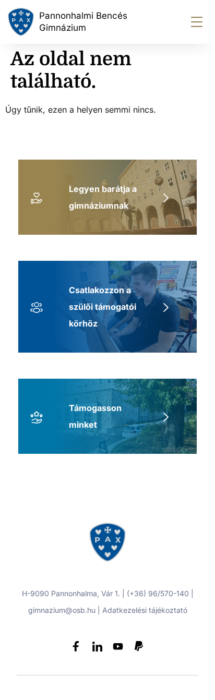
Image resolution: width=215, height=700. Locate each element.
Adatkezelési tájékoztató (144, 610)
